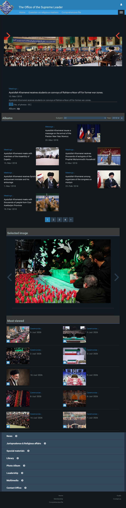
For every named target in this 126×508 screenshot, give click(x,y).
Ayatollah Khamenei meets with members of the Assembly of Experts (18, 156)
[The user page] (121, 4)
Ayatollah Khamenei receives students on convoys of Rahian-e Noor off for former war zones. (56, 92)
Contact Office (14, 487)
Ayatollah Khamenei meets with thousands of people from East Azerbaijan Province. (18, 202)
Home (22, 12)
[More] (11, 105)
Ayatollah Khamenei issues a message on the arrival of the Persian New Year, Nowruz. (58, 133)
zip (18, 108)
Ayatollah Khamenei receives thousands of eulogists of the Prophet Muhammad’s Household (80, 156)
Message (49, 127)
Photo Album (13, 465)
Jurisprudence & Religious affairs (24, 443)
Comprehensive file (71, 12)
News (9, 436)
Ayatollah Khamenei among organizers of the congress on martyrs (78, 179)
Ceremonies (35, 328)
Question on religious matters (43, 12)
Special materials (15, 451)
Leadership (12, 473)
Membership (58, 499)
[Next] (71, 219)
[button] (121, 12)
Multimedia (12, 480)
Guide (119, 495)
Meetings (13, 89)
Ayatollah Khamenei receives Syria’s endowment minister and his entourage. (20, 179)
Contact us (117, 499)
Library (10, 458)
